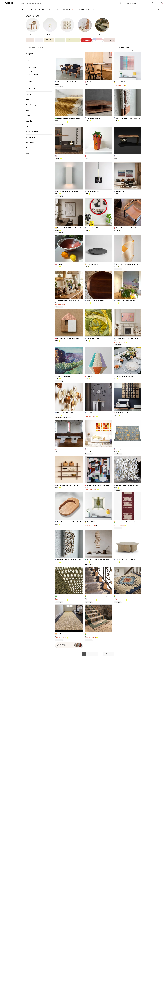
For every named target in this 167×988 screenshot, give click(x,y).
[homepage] (10, 3)
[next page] (111, 654)
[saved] (155, 3)
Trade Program (144, 3)
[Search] (50, 47)
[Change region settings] (162, 3)
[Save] (80, 54)
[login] (152, 3)
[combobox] (71, 3)
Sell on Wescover (131, 3)
